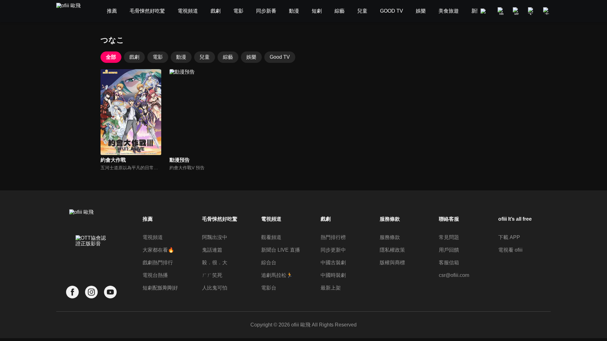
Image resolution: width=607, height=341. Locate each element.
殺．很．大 (214, 262)
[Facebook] (72, 292)
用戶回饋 (449, 250)
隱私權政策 (392, 250)
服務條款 (390, 237)
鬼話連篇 (212, 250)
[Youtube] (110, 292)
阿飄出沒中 (214, 237)
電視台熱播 (155, 275)
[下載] (532, 11)
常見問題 (449, 237)
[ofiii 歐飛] (72, 11)
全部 (111, 57)
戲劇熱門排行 (158, 262)
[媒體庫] (516, 11)
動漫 (181, 57)
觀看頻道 (271, 237)
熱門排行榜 (333, 237)
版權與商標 (392, 262)
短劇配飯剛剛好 (160, 287)
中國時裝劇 (333, 275)
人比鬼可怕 (214, 287)
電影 (158, 57)
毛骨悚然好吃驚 (219, 219)
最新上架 (331, 287)
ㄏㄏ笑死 (212, 275)
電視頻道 (153, 237)
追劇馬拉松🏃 (277, 275)
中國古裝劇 (333, 262)
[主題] (547, 11)
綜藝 (228, 57)
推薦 (148, 219)
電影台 (268, 287)
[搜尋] (501, 11)
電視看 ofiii (510, 250)
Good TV (280, 57)
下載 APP (509, 237)
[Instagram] (91, 292)
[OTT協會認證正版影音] (91, 254)
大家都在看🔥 (158, 250)
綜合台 (268, 262)
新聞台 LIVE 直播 (280, 250)
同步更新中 (333, 250)
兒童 (204, 57)
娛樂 (251, 57)
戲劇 (134, 57)
